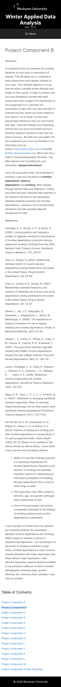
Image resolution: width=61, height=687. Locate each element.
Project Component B (14, 607)
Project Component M (14, 664)
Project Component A (13, 602)
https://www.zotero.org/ (26, 149)
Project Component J (13, 648)
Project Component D (13, 617)
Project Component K (13, 653)
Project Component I (13, 643)
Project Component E (13, 622)
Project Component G (13, 633)
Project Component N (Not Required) (22, 669)
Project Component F (13, 627)
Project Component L (13, 658)
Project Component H (13, 638)
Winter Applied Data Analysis (31, 20)
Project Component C (13, 612)
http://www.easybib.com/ (22, 153)
